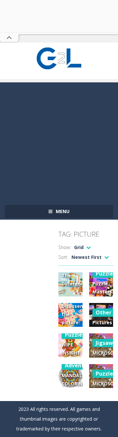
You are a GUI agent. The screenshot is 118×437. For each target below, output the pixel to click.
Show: (64, 247)
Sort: (63, 257)
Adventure (79, 365)
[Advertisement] (59, 141)
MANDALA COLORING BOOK (74, 383)
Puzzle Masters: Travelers (103, 291)
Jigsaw (104, 342)
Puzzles (75, 334)
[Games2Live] (59, 58)
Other (103, 312)
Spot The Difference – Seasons (74, 283)
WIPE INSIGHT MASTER (71, 353)
